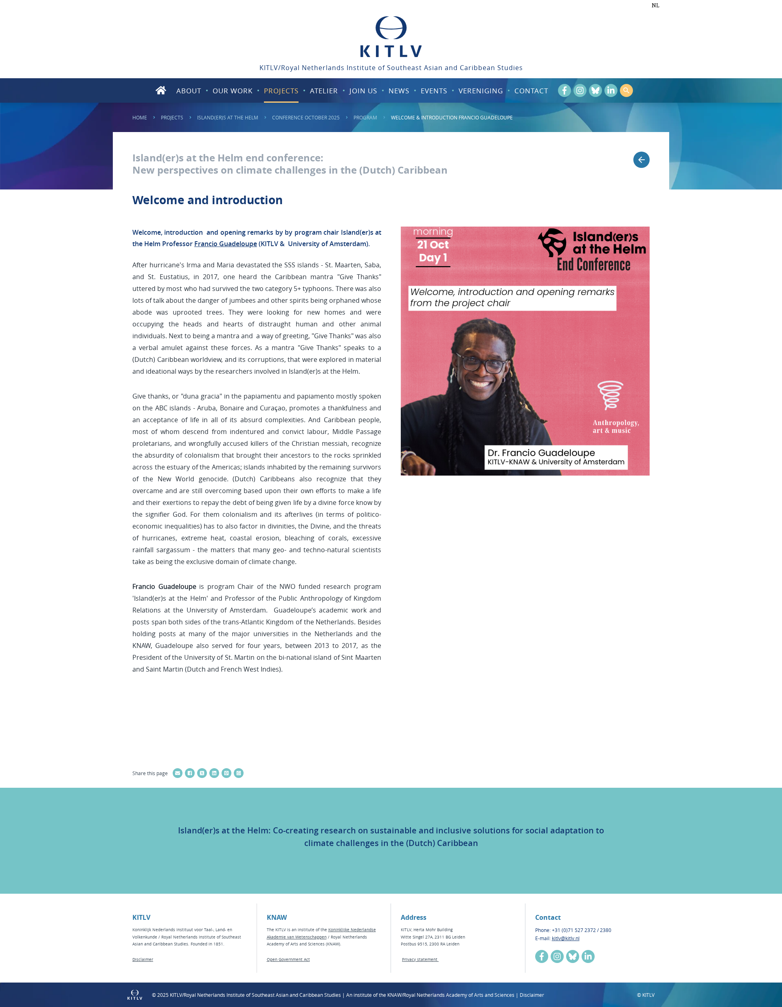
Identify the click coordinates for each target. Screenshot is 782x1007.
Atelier (324, 90)
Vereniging (481, 90)
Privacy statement (420, 959)
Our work (233, 90)
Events (434, 90)
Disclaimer (142, 959)
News (399, 90)
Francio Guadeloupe (225, 243)
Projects (281, 90)
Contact (531, 90)
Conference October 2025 (306, 117)
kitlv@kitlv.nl (566, 938)
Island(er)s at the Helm (227, 117)
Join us (363, 90)
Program (365, 117)
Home (139, 117)
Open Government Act (288, 959)
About (188, 90)
